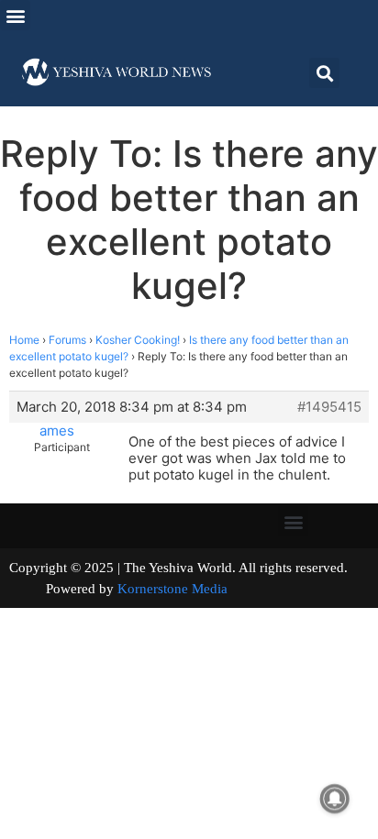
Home (24, 340)
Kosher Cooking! (137, 340)
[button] (15, 15)
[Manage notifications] (335, 798)
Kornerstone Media (172, 588)
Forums (67, 340)
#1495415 (329, 407)
